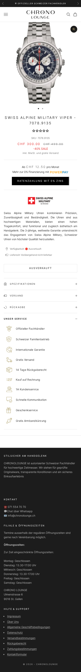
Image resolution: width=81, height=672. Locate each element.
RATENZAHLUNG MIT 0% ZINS (40, 180)
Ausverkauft (40, 268)
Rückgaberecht (16, 643)
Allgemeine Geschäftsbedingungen (28, 627)
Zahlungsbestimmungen (22, 648)
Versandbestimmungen (21, 638)
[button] (40, 130)
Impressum (14, 616)
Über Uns (13, 621)
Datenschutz (15, 632)
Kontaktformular (17, 654)
